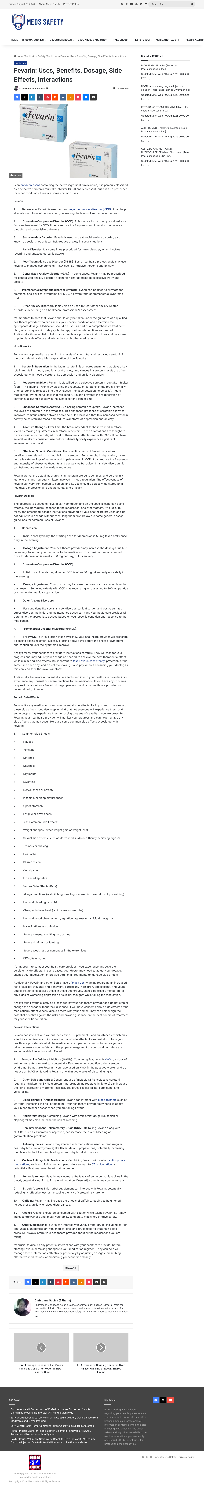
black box (78, 982)
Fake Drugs (120, 39)
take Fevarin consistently (89, 661)
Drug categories (33, 39)
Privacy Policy (71, 4)
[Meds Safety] (38, 22)
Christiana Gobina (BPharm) (32, 88)
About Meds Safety (49, 4)
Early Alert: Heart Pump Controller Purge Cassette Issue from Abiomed (52, 1425)
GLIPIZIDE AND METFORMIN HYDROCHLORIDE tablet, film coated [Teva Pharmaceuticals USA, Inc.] (165, 131)
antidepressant (30, 185)
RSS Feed (14, 1400)
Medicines (53, 56)
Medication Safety (167, 39)
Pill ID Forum (142, 39)
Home (14, 39)
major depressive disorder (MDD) (90, 209)
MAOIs (109, 1059)
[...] (148, 78)
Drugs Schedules (61, 39)
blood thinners (107, 1099)
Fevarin (71, 1267)
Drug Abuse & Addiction (92, 39)
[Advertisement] (134, 19)
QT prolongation (101, 1164)
